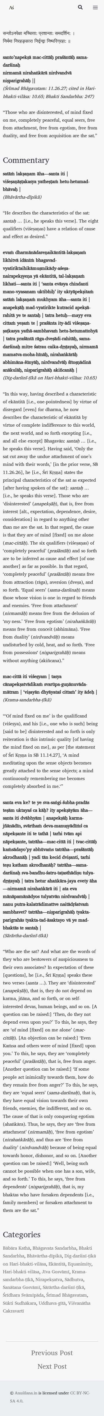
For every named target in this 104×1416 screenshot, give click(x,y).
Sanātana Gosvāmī (21, 1287)
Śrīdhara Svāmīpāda (23, 1295)
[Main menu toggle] (95, 7)
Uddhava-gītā (52, 1303)
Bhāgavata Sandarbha (54, 1248)
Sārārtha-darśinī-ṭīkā (63, 1287)
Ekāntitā (57, 1264)
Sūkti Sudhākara (19, 1303)
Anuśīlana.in (26, 1392)
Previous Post (52, 1352)
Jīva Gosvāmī (55, 1271)
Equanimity (79, 1264)
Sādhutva (74, 1279)
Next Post (52, 1366)
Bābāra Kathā (16, 1248)
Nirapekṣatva (49, 1279)
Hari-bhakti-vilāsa (21, 1271)
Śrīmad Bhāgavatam (66, 1295)
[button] (80, 7)
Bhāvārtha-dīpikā (44, 1255)
